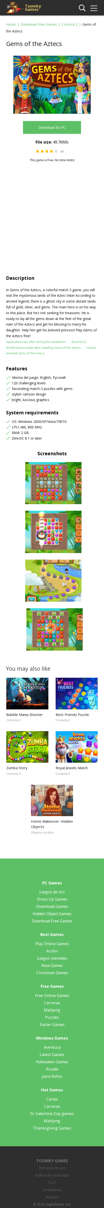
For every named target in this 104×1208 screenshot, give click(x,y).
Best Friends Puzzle (72, 714)
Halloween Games (52, 1061)
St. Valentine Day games (52, 1113)
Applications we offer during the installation (36, 342)
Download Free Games (39, 24)
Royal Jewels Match (72, 767)
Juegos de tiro (52, 892)
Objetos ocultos (42, 832)
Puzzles (52, 1017)
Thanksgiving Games (52, 1128)
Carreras (52, 1002)
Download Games (52, 906)
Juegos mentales (52, 958)
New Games (52, 965)
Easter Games (52, 1024)
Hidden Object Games (52, 913)
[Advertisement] (52, 217)
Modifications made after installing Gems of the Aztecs (43, 348)
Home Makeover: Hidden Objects (52, 824)
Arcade (52, 1069)
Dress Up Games (52, 899)
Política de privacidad (52, 1175)
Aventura (52, 1047)
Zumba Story (17, 767)
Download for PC (52, 127)
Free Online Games (52, 995)
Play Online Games (52, 943)
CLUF (52, 1182)
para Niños (52, 1076)
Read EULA (79, 342)
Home (11, 24)
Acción (52, 951)
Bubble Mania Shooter (24, 714)
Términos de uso (52, 1168)
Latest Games (52, 1054)
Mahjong (52, 1010)
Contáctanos (52, 1189)
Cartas (52, 1099)
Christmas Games (52, 972)
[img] (93, 8)
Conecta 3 (70, 24)
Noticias (52, 1197)
